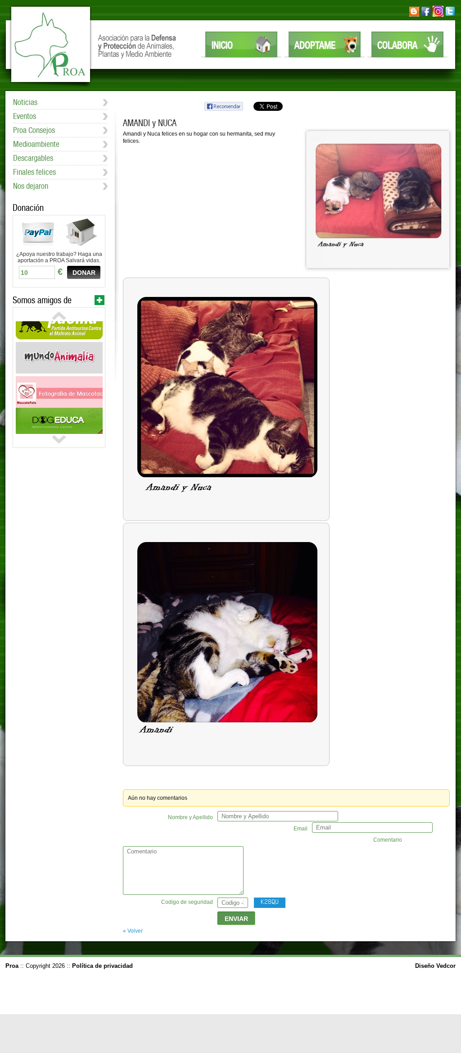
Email (300, 828)
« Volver (133, 931)
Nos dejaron (30, 186)
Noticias (25, 102)
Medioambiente (36, 144)
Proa (50, 44)
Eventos (24, 116)
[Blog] (414, 15)
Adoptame (314, 45)
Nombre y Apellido (190, 817)
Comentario (387, 840)
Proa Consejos (34, 130)
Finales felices (34, 172)
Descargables (33, 158)
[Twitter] (450, 15)
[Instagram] (438, 15)
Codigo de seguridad (187, 902)
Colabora (397, 45)
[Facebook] (425, 15)
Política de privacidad (102, 965)
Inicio (222, 45)
